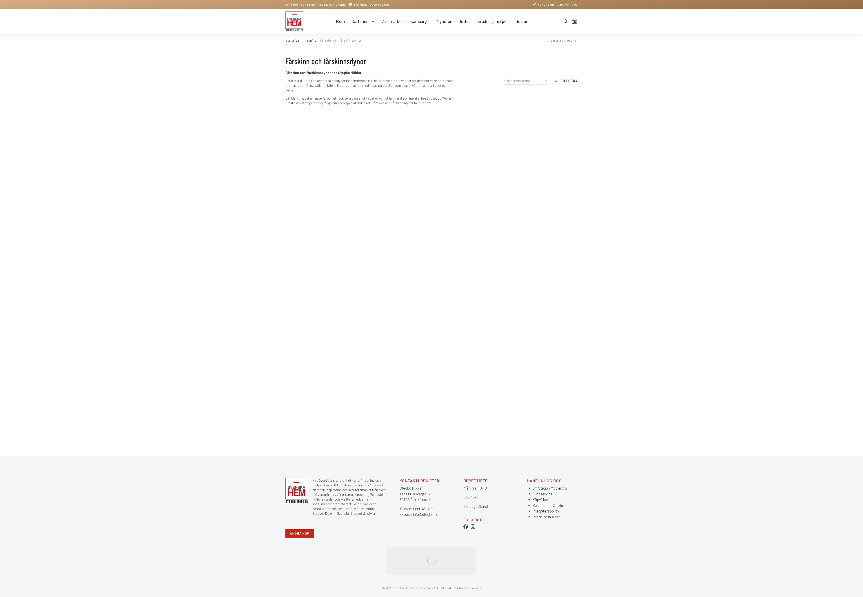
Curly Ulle (369, 368)
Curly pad (368, 325)
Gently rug (517, 368)
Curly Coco (518, 233)
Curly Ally (368, 233)
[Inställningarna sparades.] (574, 21)
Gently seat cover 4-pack (308, 411)
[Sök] (565, 21)
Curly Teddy (296, 368)
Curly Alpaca (445, 233)
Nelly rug (516, 411)
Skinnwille (295, 181)
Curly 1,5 (516, 127)
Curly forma (296, 277)
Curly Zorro (444, 368)
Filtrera (569, 81)
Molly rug (442, 411)
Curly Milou (518, 277)
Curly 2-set (295, 233)
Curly (290, 190)
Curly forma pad (374, 277)
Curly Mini (294, 325)
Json (364, 411)
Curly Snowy (519, 325)
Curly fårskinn (446, 277)
